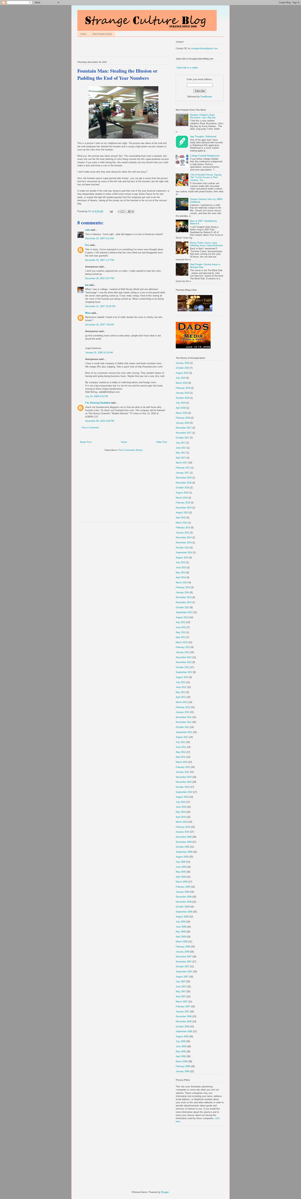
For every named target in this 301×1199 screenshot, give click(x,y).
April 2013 (181, 637)
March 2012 (182, 702)
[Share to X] (126, 211)
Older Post (161, 442)
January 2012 (182, 712)
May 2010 (181, 812)
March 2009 (182, 881)
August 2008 (182, 916)
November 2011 (183, 722)
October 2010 (182, 787)
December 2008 (184, 896)
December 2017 (184, 427)
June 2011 (181, 747)
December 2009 (184, 837)
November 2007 (184, 961)
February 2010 (183, 827)
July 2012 (181, 682)
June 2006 (181, 1046)
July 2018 (181, 402)
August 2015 (182, 512)
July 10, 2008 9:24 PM (96, 396)
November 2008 (184, 901)
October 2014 (182, 547)
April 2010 (181, 817)
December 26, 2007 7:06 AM (99, 324)
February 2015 (183, 527)
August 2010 (182, 797)
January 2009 (182, 892)
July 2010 (181, 802)
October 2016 (182, 487)
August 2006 (182, 1036)
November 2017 (184, 432)
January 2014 (182, 592)
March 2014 (182, 582)
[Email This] (119, 211)
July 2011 (180, 742)
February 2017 (183, 467)
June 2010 (181, 807)
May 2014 (181, 572)
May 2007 (181, 991)
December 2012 (184, 657)
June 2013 (181, 627)
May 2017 (181, 452)
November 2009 (184, 842)
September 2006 (184, 1031)
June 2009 (181, 867)
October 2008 (182, 906)
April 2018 (181, 408)
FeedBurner (206, 96)
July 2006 (181, 1041)
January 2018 (182, 423)
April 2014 (181, 577)
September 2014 (184, 552)
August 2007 (182, 976)
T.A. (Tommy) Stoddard (97, 402)
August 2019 (182, 373)
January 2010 (182, 832)
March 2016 (182, 497)
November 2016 (184, 482)
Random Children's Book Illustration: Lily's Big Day (203, 116)
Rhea (88, 313)
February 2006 (183, 1066)
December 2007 (184, 956)
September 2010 (184, 792)
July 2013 (181, 622)
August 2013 (182, 617)
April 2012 (181, 697)
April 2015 (181, 517)
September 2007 (184, 971)
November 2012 (184, 662)
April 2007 (181, 996)
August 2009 (182, 856)
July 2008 (181, 921)
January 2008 (182, 951)
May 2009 (181, 871)
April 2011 (181, 757)
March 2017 (182, 462)
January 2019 (182, 393)
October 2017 (182, 437)
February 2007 (183, 1006)
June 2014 (181, 567)
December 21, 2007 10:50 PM (100, 306)
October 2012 (182, 667)
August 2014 (182, 557)
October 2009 (182, 847)
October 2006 (182, 1026)
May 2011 (181, 752)
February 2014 (183, 587)
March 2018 (182, 413)
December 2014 (184, 537)
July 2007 (181, 981)
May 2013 (181, 632)
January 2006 (182, 1071)
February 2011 (183, 767)
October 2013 (182, 607)
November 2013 (184, 602)
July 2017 (181, 442)
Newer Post (86, 442)
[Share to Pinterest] (132, 211)
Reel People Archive (102, 34)
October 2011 (182, 727)
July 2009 (181, 862)
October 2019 (182, 368)
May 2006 (181, 1051)
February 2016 (183, 502)
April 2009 (181, 877)
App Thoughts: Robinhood (203, 136)
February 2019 (183, 388)
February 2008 (183, 946)
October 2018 (182, 398)
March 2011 (181, 762)
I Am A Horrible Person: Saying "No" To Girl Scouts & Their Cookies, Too (205, 177)
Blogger (165, 1192)
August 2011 (182, 737)
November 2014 (184, 542)
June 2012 (181, 687)
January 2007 (182, 1011)
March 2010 (182, 822)
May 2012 (181, 692)
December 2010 (184, 777)
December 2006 (184, 1016)
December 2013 (184, 597)
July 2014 (181, 562)
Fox (87, 245)
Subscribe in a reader (187, 67)
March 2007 (182, 1001)
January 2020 (182, 363)
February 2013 (183, 647)
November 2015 (184, 507)
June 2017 (181, 447)
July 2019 (181, 378)
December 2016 (184, 477)
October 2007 (182, 966)
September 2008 (184, 911)
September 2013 (184, 612)
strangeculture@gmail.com (204, 48)
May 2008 (181, 931)
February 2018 (183, 417)
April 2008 (181, 936)
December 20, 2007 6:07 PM (99, 278)
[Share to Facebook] (129, 211)
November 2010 (184, 782)
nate (87, 230)
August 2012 (182, 677)
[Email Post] (110, 211)
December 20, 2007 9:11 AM (99, 238)
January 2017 (182, 472)
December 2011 (183, 717)
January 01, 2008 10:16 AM (99, 352)
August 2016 (182, 492)
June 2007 (181, 986)
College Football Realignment (204, 155)
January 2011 (182, 772)
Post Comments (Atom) (130, 450)
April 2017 (181, 457)
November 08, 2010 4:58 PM (99, 421)
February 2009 (183, 886)
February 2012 (183, 707)
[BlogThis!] (123, 211)
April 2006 (181, 1056)
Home (83, 34)
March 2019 (182, 383)
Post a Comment (90, 427)
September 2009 (184, 852)
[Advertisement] (118, 47)
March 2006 (182, 1061)
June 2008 (181, 926)
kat (86, 285)
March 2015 (182, 522)
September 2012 (184, 672)
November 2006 (184, 1021)
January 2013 (182, 652)
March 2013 (182, 642)
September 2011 (184, 732)
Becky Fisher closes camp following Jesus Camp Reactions (206, 244)
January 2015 (182, 532)
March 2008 (182, 941)
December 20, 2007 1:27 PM (99, 260)
